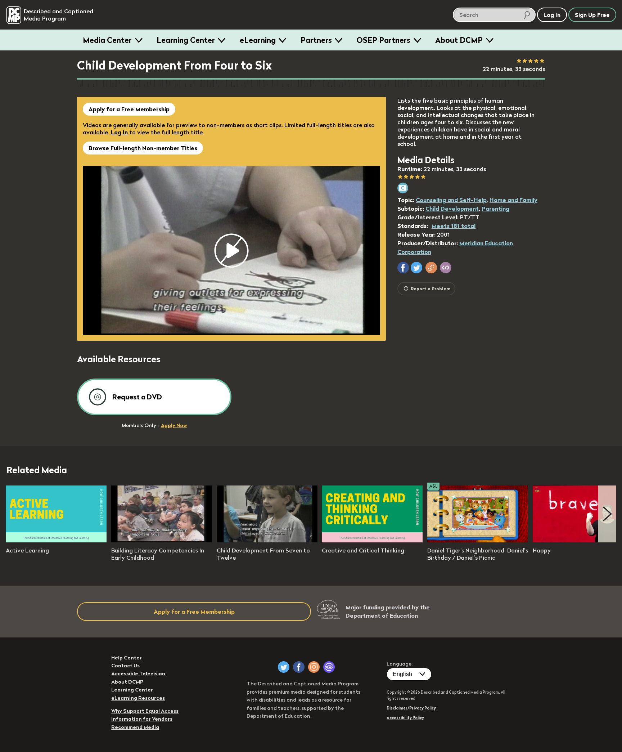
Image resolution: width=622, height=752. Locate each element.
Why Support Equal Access (145, 711)
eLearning (258, 40)
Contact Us (125, 665)
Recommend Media (135, 727)
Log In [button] (552, 14)
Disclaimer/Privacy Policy (411, 708)
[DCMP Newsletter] (329, 667)
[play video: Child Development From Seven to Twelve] (267, 540)
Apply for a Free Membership (129, 109)
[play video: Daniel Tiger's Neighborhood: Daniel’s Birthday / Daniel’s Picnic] (477, 540)
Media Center (107, 40)
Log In (119, 132)
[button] (403, 267)
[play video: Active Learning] (56, 540)
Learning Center (186, 40)
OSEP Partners (383, 40)
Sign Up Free (592, 14)
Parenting (495, 208)
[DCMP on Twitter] (283, 667)
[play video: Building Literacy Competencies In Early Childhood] (161, 540)
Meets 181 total (453, 225)
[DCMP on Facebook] (299, 667)
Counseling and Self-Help (451, 199)
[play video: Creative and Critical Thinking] (372, 540)
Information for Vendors (141, 719)
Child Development (452, 208)
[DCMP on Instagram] (314, 667)
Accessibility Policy (405, 717)
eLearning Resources (138, 698)
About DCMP (459, 40)
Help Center (126, 657)
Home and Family (513, 199)
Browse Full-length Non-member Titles (143, 148)
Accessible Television (138, 673)
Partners (316, 40)
